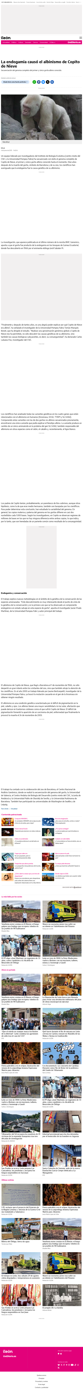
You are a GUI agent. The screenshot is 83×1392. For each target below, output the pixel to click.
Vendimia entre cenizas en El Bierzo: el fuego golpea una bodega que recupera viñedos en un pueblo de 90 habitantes (20, 926)
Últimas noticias (8, 1180)
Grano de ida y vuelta (41, 2)
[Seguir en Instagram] (69, 1365)
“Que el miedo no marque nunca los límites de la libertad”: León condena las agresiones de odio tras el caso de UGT (20, 1033)
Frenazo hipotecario (30, 2)
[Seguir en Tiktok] (75, 1365)
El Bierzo (52, 42)
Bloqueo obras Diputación (19, 2)
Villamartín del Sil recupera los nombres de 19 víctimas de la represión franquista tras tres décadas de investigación (21, 1136)
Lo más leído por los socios (12, 897)
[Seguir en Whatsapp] (78, 1365)
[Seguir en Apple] (61, 1354)
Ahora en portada (8, 970)
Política (14, 42)
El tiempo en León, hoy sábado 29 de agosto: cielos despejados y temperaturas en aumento (21, 1276)
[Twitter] (47, 82)
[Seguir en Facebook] (64, 1365)
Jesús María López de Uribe (10, 1072)
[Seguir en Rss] (58, 1368)
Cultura (20, 42)
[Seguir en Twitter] (61, 1365)
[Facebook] (39, 82)
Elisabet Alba (5, 931)
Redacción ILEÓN (48, 929)
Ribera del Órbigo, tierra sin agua (15, 1241)
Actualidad (6, 42)
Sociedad (28, 42)
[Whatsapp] (34, 82)
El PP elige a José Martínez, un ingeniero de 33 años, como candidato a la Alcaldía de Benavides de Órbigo (21, 960)
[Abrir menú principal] (80, 38)
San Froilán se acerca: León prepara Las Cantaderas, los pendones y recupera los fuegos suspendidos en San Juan (18, 1170)
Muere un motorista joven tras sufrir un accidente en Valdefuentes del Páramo (59, 925)
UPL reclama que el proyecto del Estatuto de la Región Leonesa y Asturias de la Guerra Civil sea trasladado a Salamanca (21, 1209)
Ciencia (35, 42)
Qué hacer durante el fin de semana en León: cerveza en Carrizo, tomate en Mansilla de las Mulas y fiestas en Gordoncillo (61, 1033)
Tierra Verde (4, 809)
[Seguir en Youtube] (72, 1365)
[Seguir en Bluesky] (59, 1365)
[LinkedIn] (52, 82)
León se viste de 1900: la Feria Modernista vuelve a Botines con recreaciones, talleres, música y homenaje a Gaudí (60, 960)
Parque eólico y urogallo (60, 2)
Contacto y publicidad (41, 1387)
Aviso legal (41, 1384)
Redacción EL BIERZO (8, 1141)
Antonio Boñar (47, 1310)
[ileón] (14, 1351)
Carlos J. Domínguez (49, 965)
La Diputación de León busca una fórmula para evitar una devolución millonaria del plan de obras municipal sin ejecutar (62, 999)
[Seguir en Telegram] (66, 1365)
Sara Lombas (46, 1072)
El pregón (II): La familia (53, 1307)
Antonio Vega (47, 1004)
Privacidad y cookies (41, 1381)
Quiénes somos (41, 1375)
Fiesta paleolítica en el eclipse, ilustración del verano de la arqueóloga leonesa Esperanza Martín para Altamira (20, 1067)
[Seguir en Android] (58, 1354)
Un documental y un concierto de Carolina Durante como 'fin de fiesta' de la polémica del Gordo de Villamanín (61, 1067)
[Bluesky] (43, 82)
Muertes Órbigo (50, 2)
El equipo (41, 1378)
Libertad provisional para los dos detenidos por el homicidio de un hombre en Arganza (61, 1135)
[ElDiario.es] (74, 42)
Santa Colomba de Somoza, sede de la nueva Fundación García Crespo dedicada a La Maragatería (61, 1170)
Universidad (44, 42)
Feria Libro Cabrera (70, 2)
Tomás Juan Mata (7, 1244)
